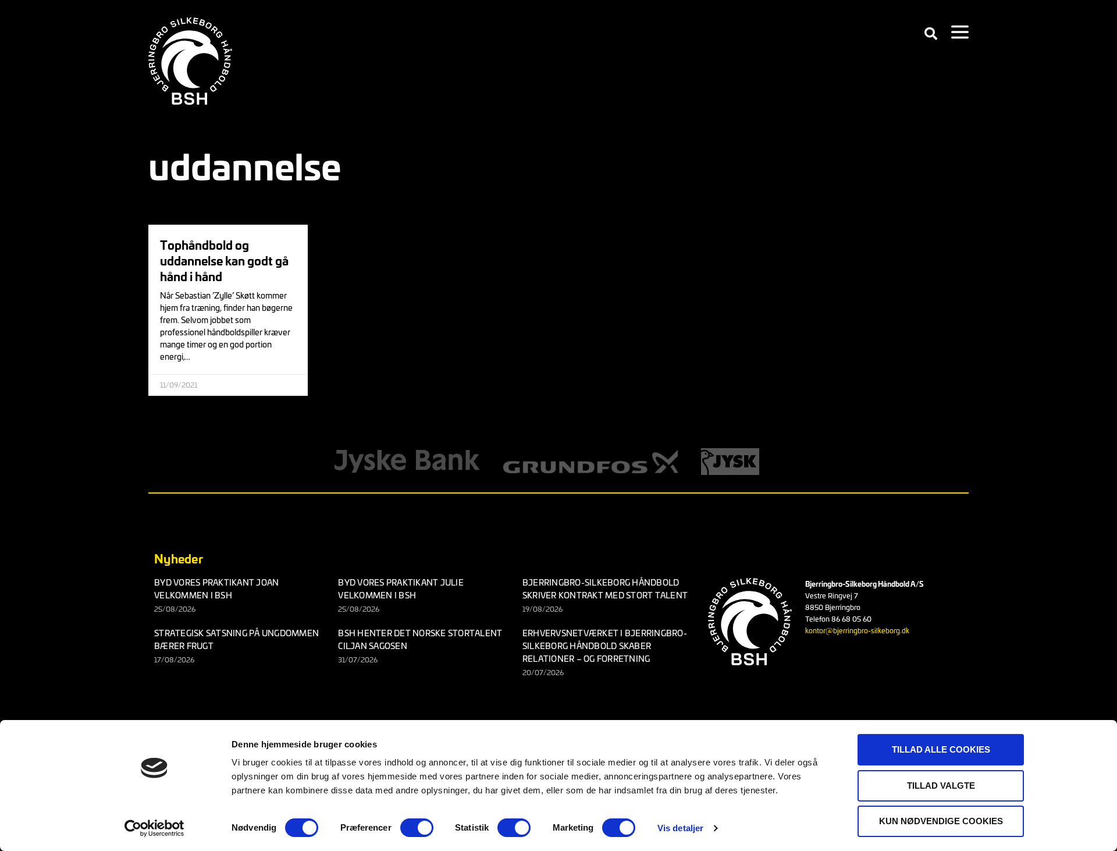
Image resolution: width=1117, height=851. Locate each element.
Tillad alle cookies (941, 749)
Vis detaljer (680, 828)
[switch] (416, 827)
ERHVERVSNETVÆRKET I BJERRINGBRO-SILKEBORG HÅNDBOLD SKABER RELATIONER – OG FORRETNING (604, 645)
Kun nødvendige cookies (941, 821)
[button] (930, 33)
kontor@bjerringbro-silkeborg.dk (857, 630)
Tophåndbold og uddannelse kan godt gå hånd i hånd (224, 260)
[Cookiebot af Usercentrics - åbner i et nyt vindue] (154, 828)
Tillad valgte (941, 785)
